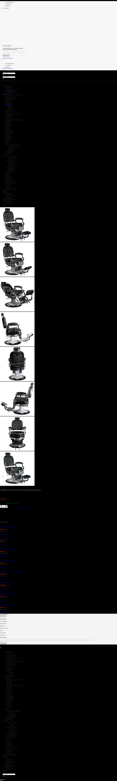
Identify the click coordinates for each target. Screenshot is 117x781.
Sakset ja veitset (8, 109)
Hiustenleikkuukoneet (10, 98)
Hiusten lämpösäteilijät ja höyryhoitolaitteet (14, 95)
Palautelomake (3, 616)
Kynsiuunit (7, 177)
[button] (6, 8)
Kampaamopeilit (8, 92)
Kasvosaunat (8, 127)
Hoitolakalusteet (6, 111)
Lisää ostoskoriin (4, 507)
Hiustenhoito (8, 105)
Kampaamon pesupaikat (10, 90)
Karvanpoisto (5, 143)
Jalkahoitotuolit (8, 121)
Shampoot (10, 107)
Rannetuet (7, 187)
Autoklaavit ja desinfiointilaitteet (10, 199)
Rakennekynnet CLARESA (11, 167)
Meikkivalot (8, 194)
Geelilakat (10, 159)
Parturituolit (7, 88)
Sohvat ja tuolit (8, 201)
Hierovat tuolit (8, 112)
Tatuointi (4, 204)
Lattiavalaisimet (8, 193)
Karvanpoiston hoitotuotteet (14, 145)
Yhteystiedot (2, 632)
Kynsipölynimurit (9, 176)
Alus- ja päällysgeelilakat (13, 157)
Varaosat (7, 175)
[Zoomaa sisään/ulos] (0, 779)
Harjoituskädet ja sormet (10, 181)
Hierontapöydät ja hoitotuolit (11, 118)
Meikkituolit (8, 122)
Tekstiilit (7, 142)
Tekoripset (7, 134)
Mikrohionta (8, 128)
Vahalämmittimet (9, 153)
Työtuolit (5, 190)
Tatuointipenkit (8, 115)
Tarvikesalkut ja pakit (7, 198)
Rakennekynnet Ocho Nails (11, 170)
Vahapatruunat (11, 149)
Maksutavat (2, 626)
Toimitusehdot (3, 623)
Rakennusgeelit (11, 168)
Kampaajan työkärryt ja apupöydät (12, 93)
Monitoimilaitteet (9, 131)
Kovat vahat (10, 146)
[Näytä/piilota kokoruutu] (1, 779)
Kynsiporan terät (9, 178)
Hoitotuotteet (11, 160)
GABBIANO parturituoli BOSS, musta (8, 582)
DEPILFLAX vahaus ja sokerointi (12, 144)
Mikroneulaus (8, 129)
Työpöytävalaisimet (9, 197)
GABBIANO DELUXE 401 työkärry (8, 605)
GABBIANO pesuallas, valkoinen (7, 526)
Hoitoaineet (10, 106)
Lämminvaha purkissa (13, 148)
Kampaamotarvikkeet (10, 110)
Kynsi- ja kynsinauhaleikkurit (11, 183)
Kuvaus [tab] (4, 510)
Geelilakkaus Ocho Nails (10, 161)
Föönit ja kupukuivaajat (10, 96)
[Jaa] (3, 779)
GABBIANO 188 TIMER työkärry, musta (9, 560)
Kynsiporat (7, 173)
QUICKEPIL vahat (9, 151)
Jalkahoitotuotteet (9, 139)
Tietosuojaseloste (3, 621)
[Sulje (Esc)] (4, 779)
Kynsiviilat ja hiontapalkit (10, 188)
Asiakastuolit (8, 117)
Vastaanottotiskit (8, 203)
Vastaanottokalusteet (7, 200)
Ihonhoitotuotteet (9, 136)
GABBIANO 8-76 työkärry (6, 538)
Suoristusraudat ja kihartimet (11, 99)
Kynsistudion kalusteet (7, 154)
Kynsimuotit (8, 184)
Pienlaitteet (7, 126)
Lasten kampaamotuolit (10, 89)
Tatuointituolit (8, 123)
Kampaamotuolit (9, 87)
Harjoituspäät (8, 101)
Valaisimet (5, 192)
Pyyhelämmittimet (9, 132)
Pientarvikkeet (8, 140)
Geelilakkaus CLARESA (10, 156)
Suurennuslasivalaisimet (10, 195)
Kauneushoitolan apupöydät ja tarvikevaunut (15, 120)
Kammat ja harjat (9, 103)
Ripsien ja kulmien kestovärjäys (9, 189)
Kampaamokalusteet (4, 486)
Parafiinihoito (8, 137)
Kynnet (4, 155)
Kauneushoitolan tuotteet (8, 133)
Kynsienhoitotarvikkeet (8, 179)
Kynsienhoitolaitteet (7, 172)
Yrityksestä (2, 635)
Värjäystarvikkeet (9, 104)
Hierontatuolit (8, 116)
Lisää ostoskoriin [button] (3, 533)
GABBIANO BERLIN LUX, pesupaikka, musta (10, 571)
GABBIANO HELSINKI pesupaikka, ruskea (10, 593)
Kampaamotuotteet (7, 666)
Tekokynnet (10, 162)
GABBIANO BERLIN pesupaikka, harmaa (9, 549)
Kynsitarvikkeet (8, 182)
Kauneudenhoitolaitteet (8, 125)
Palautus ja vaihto (4, 628)
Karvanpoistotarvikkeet (10, 150)
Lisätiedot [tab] (5, 512)
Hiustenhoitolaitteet (7, 94)
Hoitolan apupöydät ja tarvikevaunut (13, 114)
